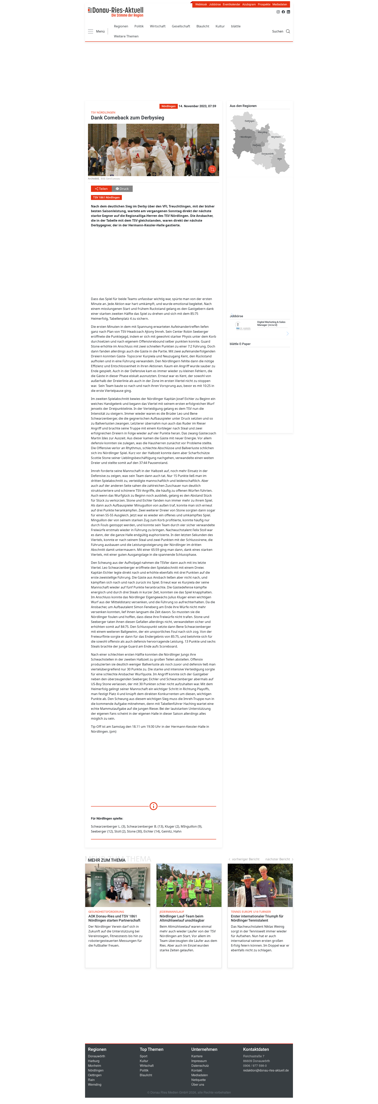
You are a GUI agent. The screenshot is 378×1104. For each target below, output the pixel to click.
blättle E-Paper (240, 344)
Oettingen (95, 1075)
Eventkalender (231, 4)
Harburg (93, 1060)
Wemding (94, 1084)
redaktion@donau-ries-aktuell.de (266, 1070)
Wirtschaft (158, 26)
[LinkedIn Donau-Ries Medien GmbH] (288, 11)
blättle (236, 26)
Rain (91, 1079)
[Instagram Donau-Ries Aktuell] (278, 11)
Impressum (199, 1060)
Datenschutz (200, 1065)
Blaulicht (202, 26)
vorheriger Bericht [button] (245, 859)
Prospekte (264, 4)
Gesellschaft (181, 26)
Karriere (197, 1056)
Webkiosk (201, 4)
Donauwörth (96, 1056)
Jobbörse (215, 4)
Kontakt (196, 1070)
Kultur (220, 26)
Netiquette (198, 1079)
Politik (139, 26)
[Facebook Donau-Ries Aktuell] (283, 11)
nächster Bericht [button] (277, 859)
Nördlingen (96, 1070)
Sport (143, 1056)
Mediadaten (279, 4)
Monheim (94, 1065)
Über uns (197, 1084)
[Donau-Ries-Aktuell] (115, 12)
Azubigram (249, 4)
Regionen (121, 26)
